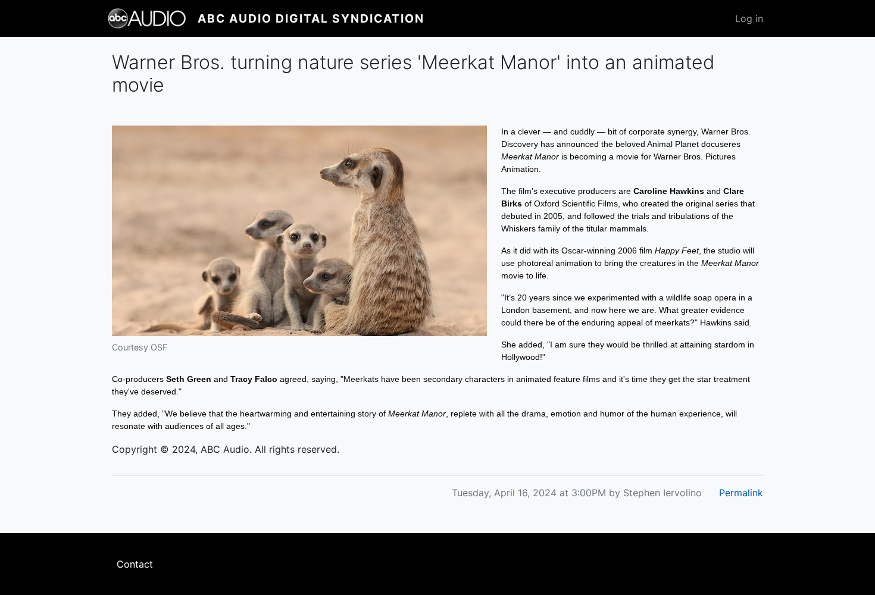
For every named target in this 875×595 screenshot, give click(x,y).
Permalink (741, 493)
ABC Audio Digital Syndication (311, 18)
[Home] (152, 18)
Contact (135, 564)
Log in (749, 18)
